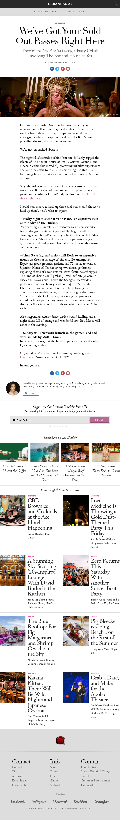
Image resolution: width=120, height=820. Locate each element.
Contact (17, 767)
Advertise (17, 776)
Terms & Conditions (69, 808)
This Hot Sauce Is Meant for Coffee (14, 468)
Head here (26, 357)
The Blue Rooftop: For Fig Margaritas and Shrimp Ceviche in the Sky (42, 637)
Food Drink (89, 767)
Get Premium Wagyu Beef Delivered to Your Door (75, 473)
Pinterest (60, 802)
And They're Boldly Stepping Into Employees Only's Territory (41, 720)
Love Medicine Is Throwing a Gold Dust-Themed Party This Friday (103, 517)
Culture (96, 780)
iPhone (54, 780)
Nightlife (57, 12)
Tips (14, 771)
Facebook (18, 802)
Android (55, 785)
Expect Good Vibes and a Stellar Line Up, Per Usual (105, 601)
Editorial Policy (51, 808)
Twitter (81, 802)
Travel (85, 776)
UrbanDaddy (60, 4)
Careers (54, 771)
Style (95, 771)
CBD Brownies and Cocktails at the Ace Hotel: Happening (42, 514)
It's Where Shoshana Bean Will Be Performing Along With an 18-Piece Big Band (105, 711)
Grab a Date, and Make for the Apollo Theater (105, 689)
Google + (102, 802)
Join (52, 776)
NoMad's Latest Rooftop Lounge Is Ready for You (41, 662)
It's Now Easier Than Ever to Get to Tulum (106, 471)
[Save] (68, 69)
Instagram (39, 802)
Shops (82, 12)
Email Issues (19, 780)
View (31, 393)
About (53, 767)
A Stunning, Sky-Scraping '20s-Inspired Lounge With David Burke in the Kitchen (42, 577)
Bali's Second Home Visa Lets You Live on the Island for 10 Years (44, 473)
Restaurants (41, 12)
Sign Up (99, 419)
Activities (70, 12)
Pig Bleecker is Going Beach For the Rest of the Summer (104, 632)
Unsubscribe (19, 785)
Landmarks (88, 785)
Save (63, 69)
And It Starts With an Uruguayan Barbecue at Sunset (103, 543)
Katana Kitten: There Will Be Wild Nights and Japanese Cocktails (40, 694)
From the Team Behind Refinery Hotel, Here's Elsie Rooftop (41, 603)
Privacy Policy (85, 808)
